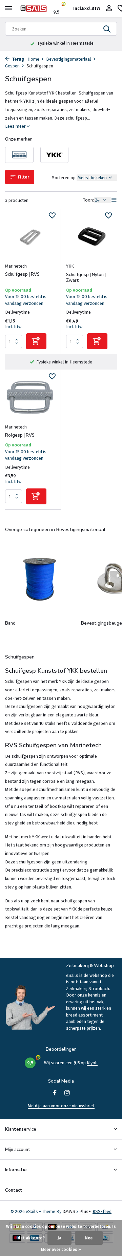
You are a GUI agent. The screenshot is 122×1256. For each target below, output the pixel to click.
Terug (17, 59)
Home (33, 59)
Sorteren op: (64, 177)
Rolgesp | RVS (20, 435)
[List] (114, 200)
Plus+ (85, 1211)
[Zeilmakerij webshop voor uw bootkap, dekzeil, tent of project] (36, 8)
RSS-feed (102, 1211)
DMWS (68, 1211)
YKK (70, 266)
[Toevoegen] (36, 341)
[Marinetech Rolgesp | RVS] (30, 397)
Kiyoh (92, 1062)
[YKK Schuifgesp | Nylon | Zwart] (91, 236)
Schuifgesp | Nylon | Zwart (86, 278)
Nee (89, 1238)
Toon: (88, 200)
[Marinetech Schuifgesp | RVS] (30, 236)
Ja (59, 1238)
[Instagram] (67, 1093)
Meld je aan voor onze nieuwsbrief (61, 1105)
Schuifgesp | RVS (22, 274)
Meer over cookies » (61, 1249)
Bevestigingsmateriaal (68, 59)
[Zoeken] (107, 28)
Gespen (12, 65)
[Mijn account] (109, 8)
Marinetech (16, 266)
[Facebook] (55, 1093)
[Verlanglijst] (52, 216)
